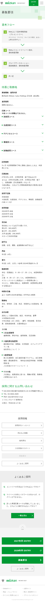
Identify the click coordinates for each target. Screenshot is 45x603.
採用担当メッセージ (22, 425)
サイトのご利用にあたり (11, 595)
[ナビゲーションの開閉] (41, 3)
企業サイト (27, 588)
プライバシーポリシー (31, 595)
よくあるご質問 (22, 463)
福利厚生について (10, 349)
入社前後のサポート (22, 448)
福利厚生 (22, 441)
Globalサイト (7, 588)
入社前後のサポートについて (14, 366)
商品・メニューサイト (10, 592)
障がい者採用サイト (30, 592)
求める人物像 (23, 433)
